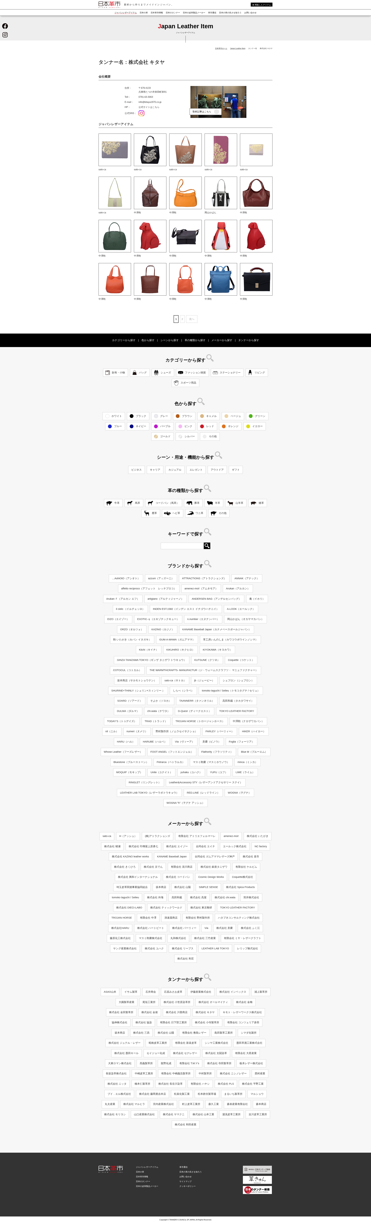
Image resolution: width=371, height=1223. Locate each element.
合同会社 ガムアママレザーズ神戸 (215, 856)
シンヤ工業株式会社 (216, 1042)
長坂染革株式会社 (116, 1073)
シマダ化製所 (249, 1032)
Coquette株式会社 (242, 877)
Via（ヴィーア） (184, 741)
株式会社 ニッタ (117, 1083)
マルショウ (257, 1093)
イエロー (257, 426)
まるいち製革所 (233, 1093)
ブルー (118, 426)
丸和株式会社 (178, 938)
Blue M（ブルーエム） (254, 751)
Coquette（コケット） (241, 660)
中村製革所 (205, 1073)
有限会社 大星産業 (246, 1053)
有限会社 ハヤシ (200, 1083)
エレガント (196, 469)
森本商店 (261, 1104)
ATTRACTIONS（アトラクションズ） (204, 578)
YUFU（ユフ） (219, 772)
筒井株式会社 (251, 897)
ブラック (141, 416)
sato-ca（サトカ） (175, 680)
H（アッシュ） (128, 836)
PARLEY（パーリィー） (219, 731)
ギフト (236, 469)
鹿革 (154, 513)
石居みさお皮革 (173, 991)
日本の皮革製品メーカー (194, 12)
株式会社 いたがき (257, 836)
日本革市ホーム (221, 48)
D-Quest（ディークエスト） (194, 711)
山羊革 (239, 502)
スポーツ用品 (188, 382)
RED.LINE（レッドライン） (203, 792)
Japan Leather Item (237, 48)
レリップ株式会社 (247, 948)
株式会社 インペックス (232, 991)
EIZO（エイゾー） (118, 619)
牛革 (117, 502)
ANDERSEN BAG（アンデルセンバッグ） (216, 598)
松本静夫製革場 (207, 1093)
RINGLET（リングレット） (145, 782)
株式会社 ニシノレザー (233, 1073)
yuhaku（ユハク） (191, 772)
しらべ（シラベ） (183, 690)
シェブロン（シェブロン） (238, 680)
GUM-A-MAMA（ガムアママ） (177, 639)
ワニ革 (199, 513)
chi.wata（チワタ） (158, 711)
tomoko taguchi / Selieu (125, 897)
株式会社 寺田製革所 (219, 1063)
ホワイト (116, 416)
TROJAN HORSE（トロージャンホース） (200, 721)
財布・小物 (118, 372)
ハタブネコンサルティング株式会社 (239, 917)
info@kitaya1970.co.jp (150, 102)
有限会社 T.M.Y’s (189, 1063)
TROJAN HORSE (121, 917)
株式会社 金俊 (149, 1012)
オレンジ (233, 426)
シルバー (189, 436)
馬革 (137, 502)
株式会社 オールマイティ (213, 1002)
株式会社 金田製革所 (121, 1012)
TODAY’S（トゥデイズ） (122, 721)
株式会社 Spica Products (240, 887)
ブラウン (187, 416)
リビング (259, 372)
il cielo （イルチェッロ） (130, 609)
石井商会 (151, 991)
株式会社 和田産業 (185, 1124)
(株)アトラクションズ (157, 836)
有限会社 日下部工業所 (173, 1022)
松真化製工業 (182, 1093)
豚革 (197, 502)
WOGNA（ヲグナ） (239, 792)
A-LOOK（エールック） (241, 609)
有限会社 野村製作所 (198, 917)
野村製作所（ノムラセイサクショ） (176, 731)
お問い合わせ (250, 12)
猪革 (261, 502)
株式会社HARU (120, 928)
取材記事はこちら (202, 111)
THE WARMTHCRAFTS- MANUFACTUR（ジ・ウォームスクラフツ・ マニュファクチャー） (204, 670)
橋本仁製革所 (142, 1083)
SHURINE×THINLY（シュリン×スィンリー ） (138, 690)
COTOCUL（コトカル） (127, 670)
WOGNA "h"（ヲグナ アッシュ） (186, 802)
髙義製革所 (146, 1063)
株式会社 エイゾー (177, 846)
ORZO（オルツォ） (131, 629)
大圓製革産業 (126, 1002)
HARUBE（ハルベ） (155, 741)
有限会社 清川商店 (181, 866)
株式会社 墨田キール (126, 1053)
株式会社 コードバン (178, 877)
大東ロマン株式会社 (120, 1063)
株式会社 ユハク (154, 948)
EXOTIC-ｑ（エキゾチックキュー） (158, 619)
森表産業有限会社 (237, 1104)
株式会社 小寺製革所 (207, 1022)
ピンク (188, 426)
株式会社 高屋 (198, 897)
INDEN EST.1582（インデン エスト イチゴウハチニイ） (186, 609)
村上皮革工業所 (191, 1104)
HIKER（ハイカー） (254, 731)
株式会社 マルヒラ (134, 1104)
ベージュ (236, 416)
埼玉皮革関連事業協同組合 (132, 887)
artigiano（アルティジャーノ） (166, 598)
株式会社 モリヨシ (115, 1114)
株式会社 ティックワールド (166, 907)
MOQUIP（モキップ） (129, 772)
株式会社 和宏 (185, 958)
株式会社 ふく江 (250, 928)
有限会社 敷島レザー (194, 1032)
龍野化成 (166, 1063)
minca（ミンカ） (248, 762)
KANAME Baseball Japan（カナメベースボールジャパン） (216, 629)
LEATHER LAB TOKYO (215, 948)
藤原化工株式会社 (120, 938)
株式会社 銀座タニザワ (214, 866)
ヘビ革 (176, 513)
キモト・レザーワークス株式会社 (242, 1012)
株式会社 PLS (226, 1083)
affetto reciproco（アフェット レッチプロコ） (148, 588)
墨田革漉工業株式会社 (249, 1042)
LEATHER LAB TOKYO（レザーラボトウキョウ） (149, 792)
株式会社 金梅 (244, 1002)
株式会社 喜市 (251, 856)
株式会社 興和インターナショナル (138, 877)
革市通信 (212, 12)
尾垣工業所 (149, 1002)
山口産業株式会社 (144, 1114)
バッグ (143, 372)
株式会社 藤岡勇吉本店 (152, 1093)
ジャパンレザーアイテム (125, 12)
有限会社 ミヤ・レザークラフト (242, 938)
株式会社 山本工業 (203, 1114)
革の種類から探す (195, 340)
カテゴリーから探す (124, 340)
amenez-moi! (231, 836)
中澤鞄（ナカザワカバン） (248, 721)
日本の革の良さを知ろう (230, 12)
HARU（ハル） (126, 741)
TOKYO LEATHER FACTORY (236, 711)
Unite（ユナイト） (161, 772)
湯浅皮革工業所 (231, 1114)
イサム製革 (130, 991)
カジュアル (174, 469)
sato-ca (107, 836)
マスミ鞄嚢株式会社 (150, 938)
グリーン (260, 416)
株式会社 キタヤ (205, 1012)
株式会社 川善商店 (177, 1012)
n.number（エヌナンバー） (203, 619)
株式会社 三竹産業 (205, 938)
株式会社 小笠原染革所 (177, 1002)
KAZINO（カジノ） (162, 629)
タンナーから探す (248, 340)
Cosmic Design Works (211, 877)
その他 (213, 436)
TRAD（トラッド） (156, 721)
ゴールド (165, 436)
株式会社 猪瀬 (112, 846)
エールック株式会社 (235, 846)
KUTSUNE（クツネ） (207, 660)
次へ (191, 319)
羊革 (217, 502)
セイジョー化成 (156, 1053)
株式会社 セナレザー (185, 1053)
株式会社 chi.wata (225, 897)
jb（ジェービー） (204, 680)
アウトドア (217, 469)
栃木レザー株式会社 (251, 1063)
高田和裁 (177, 897)
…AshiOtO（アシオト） (126, 578)
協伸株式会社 (119, 1022)
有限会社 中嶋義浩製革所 (176, 1073)
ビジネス (136, 469)
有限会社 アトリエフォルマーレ (196, 836)
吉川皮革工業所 (258, 1114)
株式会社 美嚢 (224, 928)
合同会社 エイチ (205, 846)
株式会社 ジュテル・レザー (125, 1042)
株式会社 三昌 (141, 1032)
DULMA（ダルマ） (128, 711)
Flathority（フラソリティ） (217, 751)
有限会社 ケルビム (246, 866)
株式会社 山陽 (182, 887)
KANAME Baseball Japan (172, 856)
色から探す (147, 340)
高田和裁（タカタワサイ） (238, 700)
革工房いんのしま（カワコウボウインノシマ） (230, 639)
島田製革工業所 (223, 1032)
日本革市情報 (157, 12)
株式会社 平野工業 (253, 1083)
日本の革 (144, 12)
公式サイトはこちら (149, 107)
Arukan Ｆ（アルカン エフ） (122, 598)
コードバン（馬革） (167, 502)
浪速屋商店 (171, 917)
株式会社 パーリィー (184, 928)
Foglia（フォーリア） (241, 741)
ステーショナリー (230, 372)
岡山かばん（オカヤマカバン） (245, 619)
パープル (165, 426)
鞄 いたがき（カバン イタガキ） (132, 639)
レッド (210, 426)
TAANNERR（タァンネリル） (196, 700)
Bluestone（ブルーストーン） (131, 762)
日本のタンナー (173, 12)
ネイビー (141, 426)
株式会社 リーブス (182, 948)
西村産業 (260, 1073)
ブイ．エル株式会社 (119, 1093)
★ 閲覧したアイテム (261, 5)
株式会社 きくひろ (125, 866)
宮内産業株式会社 (163, 1104)
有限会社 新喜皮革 (186, 1042)
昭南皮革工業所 (158, 1042)
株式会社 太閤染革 (216, 1053)
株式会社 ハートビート (150, 928)
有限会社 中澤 (148, 917)
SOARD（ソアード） (129, 700)
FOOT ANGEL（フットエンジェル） (171, 751)
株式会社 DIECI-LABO (129, 907)
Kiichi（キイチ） (148, 649)
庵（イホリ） (257, 598)
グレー (164, 416)
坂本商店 (161, 887)
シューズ (166, 372)
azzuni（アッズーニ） (161, 578)
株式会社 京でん (153, 866)
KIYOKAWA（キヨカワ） (217, 649)
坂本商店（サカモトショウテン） (136, 680)
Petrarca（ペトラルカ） (171, 762)
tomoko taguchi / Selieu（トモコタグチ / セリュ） (231, 690)
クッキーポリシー (187, 1186)
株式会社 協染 (144, 1022)
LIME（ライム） (245, 772)
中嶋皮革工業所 (144, 1073)
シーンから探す (169, 340)
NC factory (261, 846)
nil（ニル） (111, 731)
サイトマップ (185, 1181)
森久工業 (213, 1104)
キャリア (155, 469)
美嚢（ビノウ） (211, 741)
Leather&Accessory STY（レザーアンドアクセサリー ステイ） (205, 782)
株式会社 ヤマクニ (173, 1114)
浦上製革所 (260, 991)
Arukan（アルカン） (238, 588)
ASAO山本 (110, 991)
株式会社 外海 (155, 897)
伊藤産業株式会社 (200, 991)
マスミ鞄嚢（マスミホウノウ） (211, 762)
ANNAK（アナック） (246, 578)
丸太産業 (110, 1104)
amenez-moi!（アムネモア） (201, 588)
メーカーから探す (221, 340)
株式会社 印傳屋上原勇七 (143, 846)
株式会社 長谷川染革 (170, 1083)
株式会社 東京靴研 (201, 907)
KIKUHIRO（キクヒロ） (180, 649)
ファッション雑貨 (195, 372)
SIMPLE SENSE (208, 887)
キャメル (211, 416)
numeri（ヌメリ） (137, 731)
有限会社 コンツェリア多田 (243, 1022)
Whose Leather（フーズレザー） (123, 751)
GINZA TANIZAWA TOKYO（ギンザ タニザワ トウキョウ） (151, 660)
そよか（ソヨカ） (160, 700)
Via (206, 928)
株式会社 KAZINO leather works (130, 856)
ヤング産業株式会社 (125, 948)
